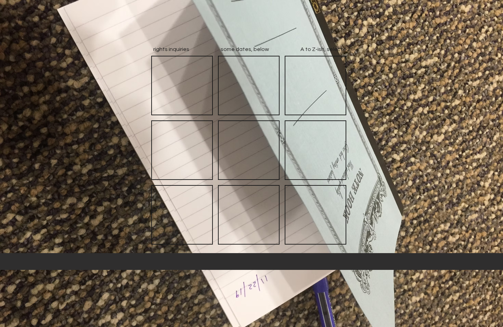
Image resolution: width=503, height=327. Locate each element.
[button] (182, 85)
